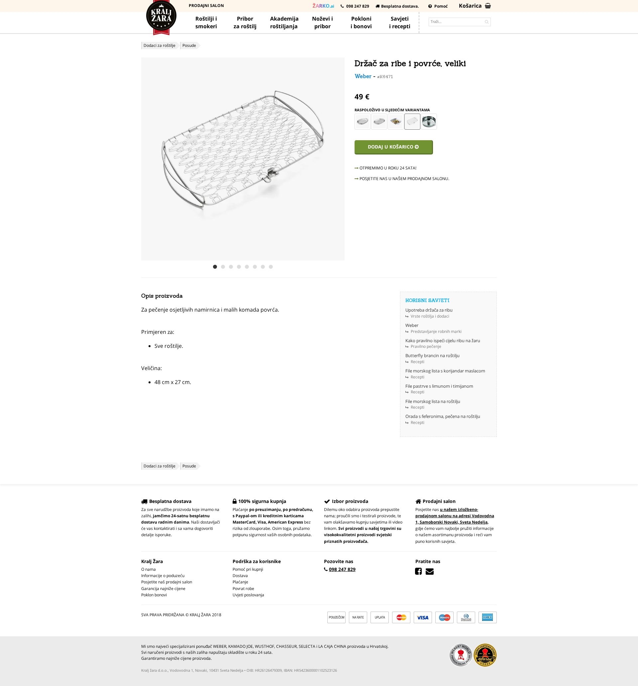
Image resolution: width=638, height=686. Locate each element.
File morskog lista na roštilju (432, 401)
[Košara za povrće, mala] (363, 122)
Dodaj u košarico (391, 147)
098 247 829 (357, 6)
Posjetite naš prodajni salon (166, 582)
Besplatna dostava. (400, 6)
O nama (148, 569)
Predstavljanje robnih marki (436, 331)
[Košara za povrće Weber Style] (396, 122)
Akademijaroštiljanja (284, 22)
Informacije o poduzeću (162, 575)
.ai (323, 5)
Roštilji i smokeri (206, 22)
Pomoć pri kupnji (248, 569)
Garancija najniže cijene (163, 588)
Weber (363, 76)
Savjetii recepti (399, 22)
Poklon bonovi (154, 595)
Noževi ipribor (322, 22)
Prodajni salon (206, 5)
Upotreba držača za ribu (429, 310)
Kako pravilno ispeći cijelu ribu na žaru (442, 340)
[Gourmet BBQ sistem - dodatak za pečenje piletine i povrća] (429, 122)
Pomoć (440, 6)
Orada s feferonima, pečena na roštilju (442, 416)
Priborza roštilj (245, 22)
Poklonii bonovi (361, 22)
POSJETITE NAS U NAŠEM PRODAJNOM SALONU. (404, 178)
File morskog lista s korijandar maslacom (445, 371)
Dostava (240, 575)
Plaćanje (240, 582)
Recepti (417, 361)
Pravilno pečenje (426, 346)
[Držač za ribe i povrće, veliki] (412, 122)
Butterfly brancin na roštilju (432, 355)
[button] (338, 159)
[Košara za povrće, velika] (379, 122)
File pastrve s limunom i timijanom (439, 386)
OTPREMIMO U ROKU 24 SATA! (387, 168)
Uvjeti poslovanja (248, 595)
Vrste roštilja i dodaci (430, 316)
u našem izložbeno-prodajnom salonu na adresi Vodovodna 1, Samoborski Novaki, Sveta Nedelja (454, 516)
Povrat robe (243, 588)
